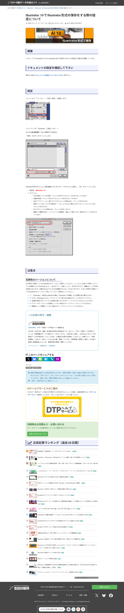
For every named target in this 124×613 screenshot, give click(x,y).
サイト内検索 (112, 3)
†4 (69, 209)
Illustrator (30, 8)
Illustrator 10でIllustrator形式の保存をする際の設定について (53, 8)
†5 (39, 215)
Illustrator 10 (37, 367)
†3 (77, 198)
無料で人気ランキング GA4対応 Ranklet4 (86, 577)
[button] (28, 359)
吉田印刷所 (32, 328)
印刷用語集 (99, 3)
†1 (58, 128)
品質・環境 (83, 595)
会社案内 (52, 346)
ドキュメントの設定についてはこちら (48, 75)
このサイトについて (40, 601)
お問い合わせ (104, 587)
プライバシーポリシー (54, 601)
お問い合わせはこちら (37, 434)
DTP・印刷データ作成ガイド (24, 2)
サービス (69, 595)
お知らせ (55, 595)
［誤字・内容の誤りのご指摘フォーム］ (44, 381)
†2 (86, 196)
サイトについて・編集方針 (37, 346)
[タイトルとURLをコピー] (52, 359)
